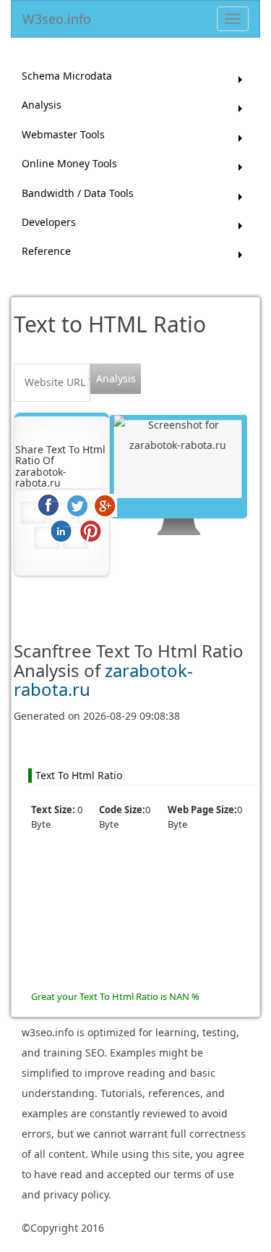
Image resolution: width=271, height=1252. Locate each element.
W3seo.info (56, 16)
